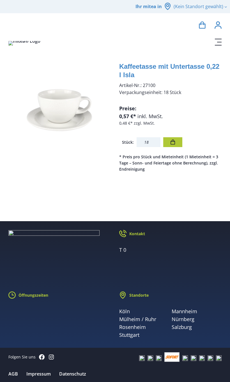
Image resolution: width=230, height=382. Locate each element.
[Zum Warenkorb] (202, 26)
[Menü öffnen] (218, 42)
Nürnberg (183, 319)
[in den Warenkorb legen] (172, 142)
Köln (124, 311)
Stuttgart (129, 334)
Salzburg (182, 327)
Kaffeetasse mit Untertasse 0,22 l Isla (169, 71)
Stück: (128, 142)
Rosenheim (132, 327)
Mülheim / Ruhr (137, 319)
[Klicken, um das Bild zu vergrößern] (59, 111)
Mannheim (184, 311)
